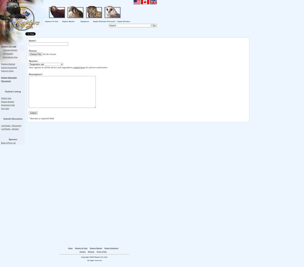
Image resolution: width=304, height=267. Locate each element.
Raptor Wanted (7, 102)
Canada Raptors (10, 50)
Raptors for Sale (81, 248)
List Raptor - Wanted (10, 129)
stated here (79, 67)
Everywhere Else (10, 57)
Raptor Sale (6, 98)
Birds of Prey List (8, 143)
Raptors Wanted (68, 21)
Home (70, 248)
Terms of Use (102, 252)
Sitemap (91, 252)
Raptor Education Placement (104, 21)
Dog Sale (5, 109)
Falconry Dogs (7, 71)
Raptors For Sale (51, 21)
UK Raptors (8, 54)
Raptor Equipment (9, 68)
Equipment (85, 21)
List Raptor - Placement (11, 126)
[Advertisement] (12, 199)
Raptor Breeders (123, 21)
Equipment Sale (8, 105)
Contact (83, 252)
